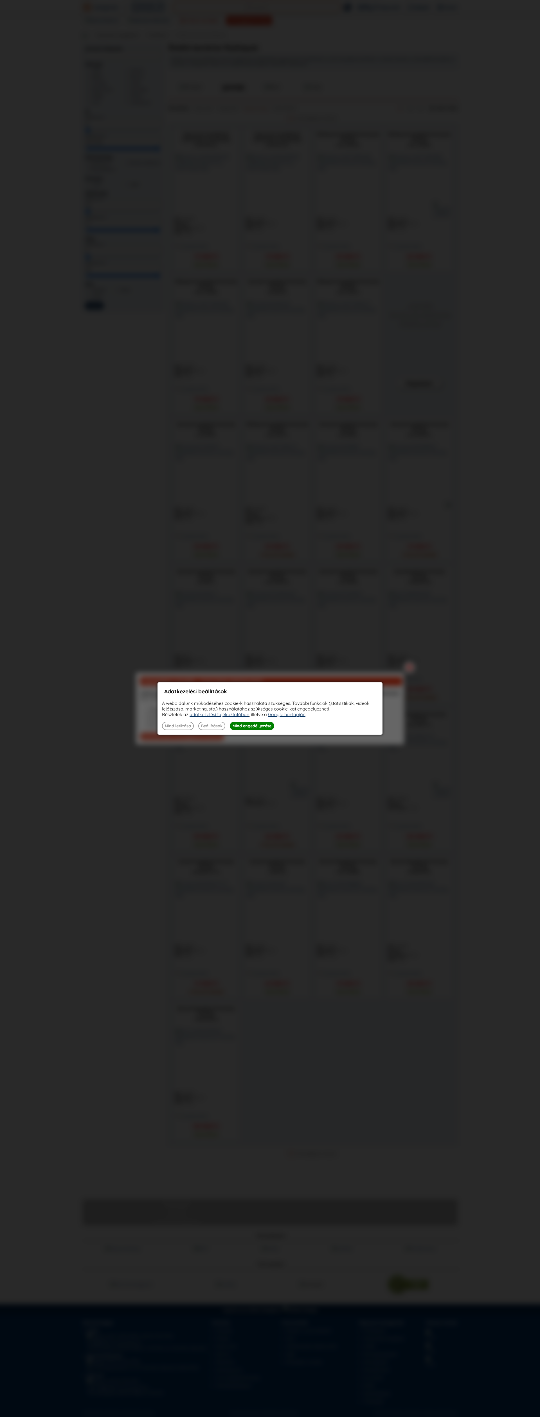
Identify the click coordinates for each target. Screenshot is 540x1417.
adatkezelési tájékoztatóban (219, 714)
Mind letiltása (178, 725)
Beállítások (211, 725)
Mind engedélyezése (252, 725)
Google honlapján (286, 714)
